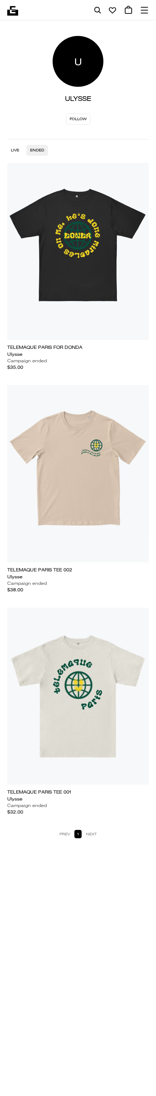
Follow (78, 119)
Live (15, 150)
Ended (37, 150)
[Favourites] (112, 10)
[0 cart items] (128, 10)
